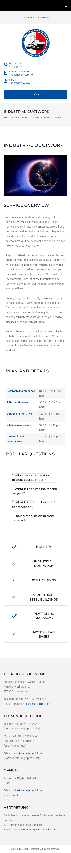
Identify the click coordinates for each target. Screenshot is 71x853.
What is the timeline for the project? (34, 491)
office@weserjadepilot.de (27, 790)
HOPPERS (44, 546)
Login (35, 94)
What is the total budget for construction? (35, 505)
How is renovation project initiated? (33, 518)
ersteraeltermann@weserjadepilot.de (33, 829)
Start (25, 117)
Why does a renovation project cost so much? (31, 478)
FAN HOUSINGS (44, 580)
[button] (35, 477)
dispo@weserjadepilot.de (27, 753)
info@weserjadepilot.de (36, 703)
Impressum (28, 17)
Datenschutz (42, 17)
